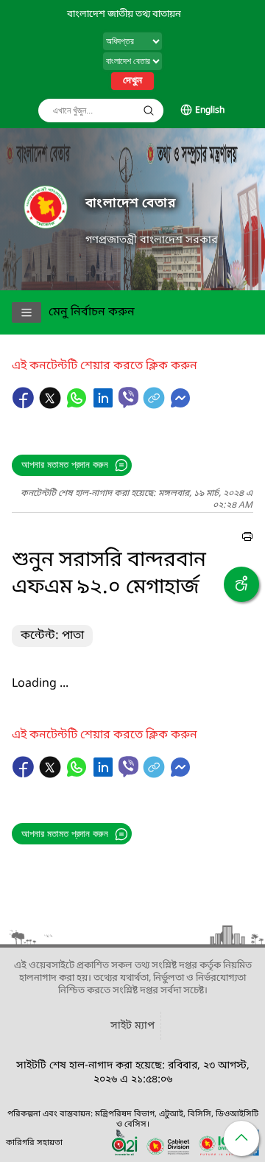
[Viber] (128, 397)
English (210, 110)
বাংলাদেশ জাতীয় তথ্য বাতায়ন (124, 14)
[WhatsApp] (78, 405)
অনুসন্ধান (148, 110)
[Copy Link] (155, 405)
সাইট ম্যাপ (132, 1026)
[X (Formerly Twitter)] (51, 405)
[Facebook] (25, 405)
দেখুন (132, 81)
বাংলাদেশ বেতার (130, 203)
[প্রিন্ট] (247, 539)
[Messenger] (180, 405)
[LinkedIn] (104, 405)
